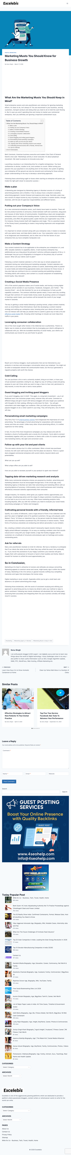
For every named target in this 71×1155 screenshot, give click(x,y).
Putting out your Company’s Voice (19, 127)
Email (28, 774)
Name (5, 774)
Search (4, 789)
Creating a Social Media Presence (19, 131)
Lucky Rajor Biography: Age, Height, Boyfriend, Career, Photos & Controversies (40, 1022)
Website (51, 774)
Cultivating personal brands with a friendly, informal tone (26, 145)
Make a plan (13, 125)
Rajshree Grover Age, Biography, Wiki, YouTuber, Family (32, 981)
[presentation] (18, 698)
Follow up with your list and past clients (21, 141)
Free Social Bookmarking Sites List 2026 (27, 988)
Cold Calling (13, 135)
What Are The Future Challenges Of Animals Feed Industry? (33, 932)
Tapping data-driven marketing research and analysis (26, 143)
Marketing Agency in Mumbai (22, 640)
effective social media (12, 314)
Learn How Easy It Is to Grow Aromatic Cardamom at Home (15, 669)
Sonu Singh (10, 64)
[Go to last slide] (4, 707)
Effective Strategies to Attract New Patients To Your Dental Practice (17, 715)
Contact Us (17, 955)
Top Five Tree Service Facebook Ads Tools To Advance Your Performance (51, 715)
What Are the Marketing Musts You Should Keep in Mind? (25, 123)
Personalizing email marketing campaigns (22, 139)
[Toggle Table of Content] (41, 120)
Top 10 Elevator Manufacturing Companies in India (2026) (33, 947)
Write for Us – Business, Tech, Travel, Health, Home (31, 898)
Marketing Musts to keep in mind (42, 640)
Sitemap (5, 1137)
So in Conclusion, (12, 150)
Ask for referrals (15, 147)
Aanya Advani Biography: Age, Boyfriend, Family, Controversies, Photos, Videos (40, 1046)
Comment (7, 750)
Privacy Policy (7, 1134)
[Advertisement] (35, 80)
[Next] (66, 707)
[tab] (33, 728)
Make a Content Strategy (17, 129)
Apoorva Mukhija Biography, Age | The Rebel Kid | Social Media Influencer (38, 1038)
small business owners (27, 420)
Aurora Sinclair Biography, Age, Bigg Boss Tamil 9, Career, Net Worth (37, 996)
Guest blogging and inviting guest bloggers (22, 137)
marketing (9, 640)
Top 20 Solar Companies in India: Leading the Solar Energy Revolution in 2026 (40, 940)
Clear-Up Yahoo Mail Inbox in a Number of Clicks (54, 669)
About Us (5, 1129)
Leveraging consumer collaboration (20, 133)
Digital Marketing (10, 52)
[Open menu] (67, 3)
